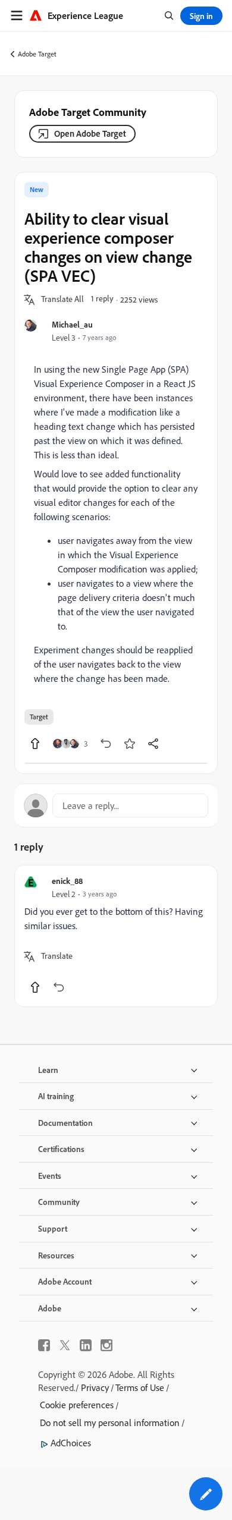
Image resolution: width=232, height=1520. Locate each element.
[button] (62, 300)
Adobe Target (37, 53)
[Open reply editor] (116, 805)
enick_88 (67, 881)
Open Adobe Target (90, 133)
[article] (116, 936)
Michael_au (72, 324)
